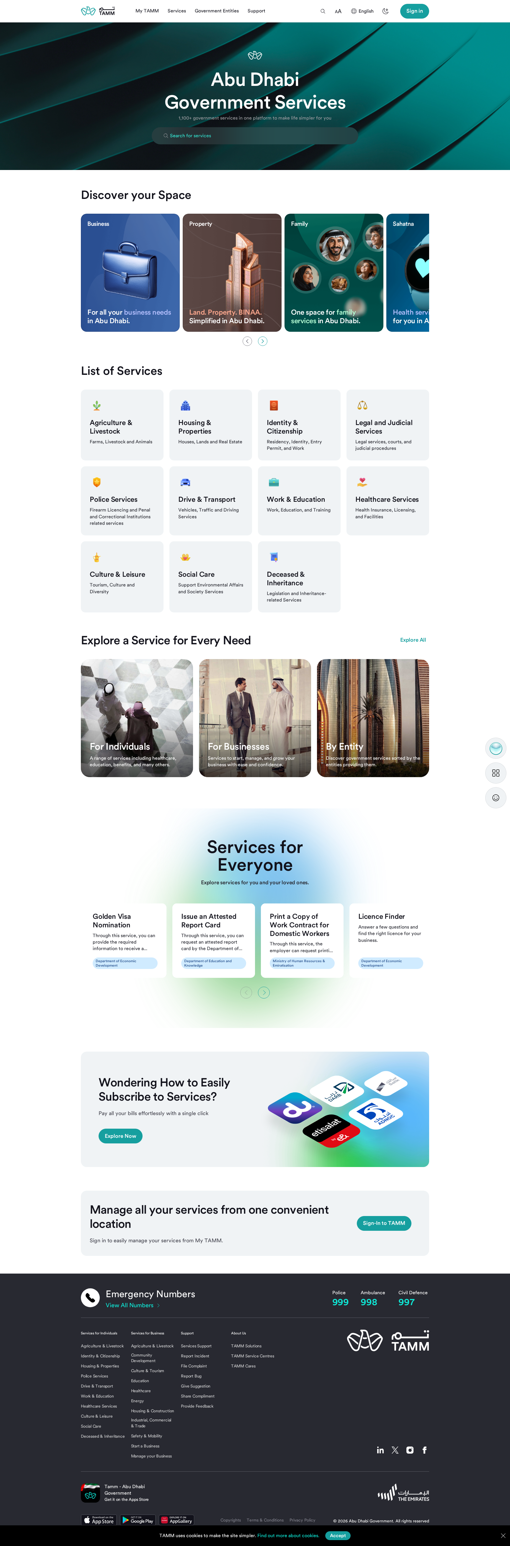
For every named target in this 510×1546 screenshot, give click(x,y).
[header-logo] (98, 10)
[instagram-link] (410, 1450)
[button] (323, 11)
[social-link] (380, 1450)
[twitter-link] (395, 1450)
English (366, 11)
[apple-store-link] (99, 1520)
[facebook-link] (423, 1450)
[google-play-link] (138, 1520)
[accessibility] (338, 11)
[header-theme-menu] (385, 11)
